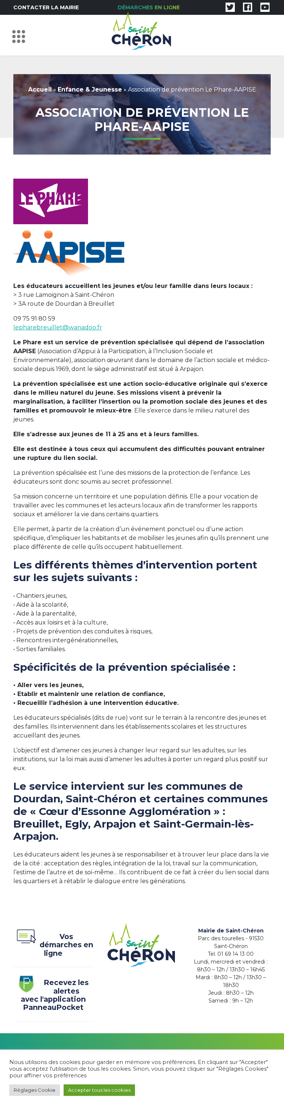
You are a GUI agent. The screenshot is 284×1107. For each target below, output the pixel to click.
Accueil (40, 89)
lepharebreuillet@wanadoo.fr (57, 327)
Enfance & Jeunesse (90, 89)
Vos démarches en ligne (66, 945)
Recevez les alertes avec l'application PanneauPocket (55, 995)
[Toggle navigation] (20, 35)
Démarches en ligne (149, 7)
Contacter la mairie (46, 7)
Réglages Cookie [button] (34, 1090)
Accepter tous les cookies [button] (99, 1090)
